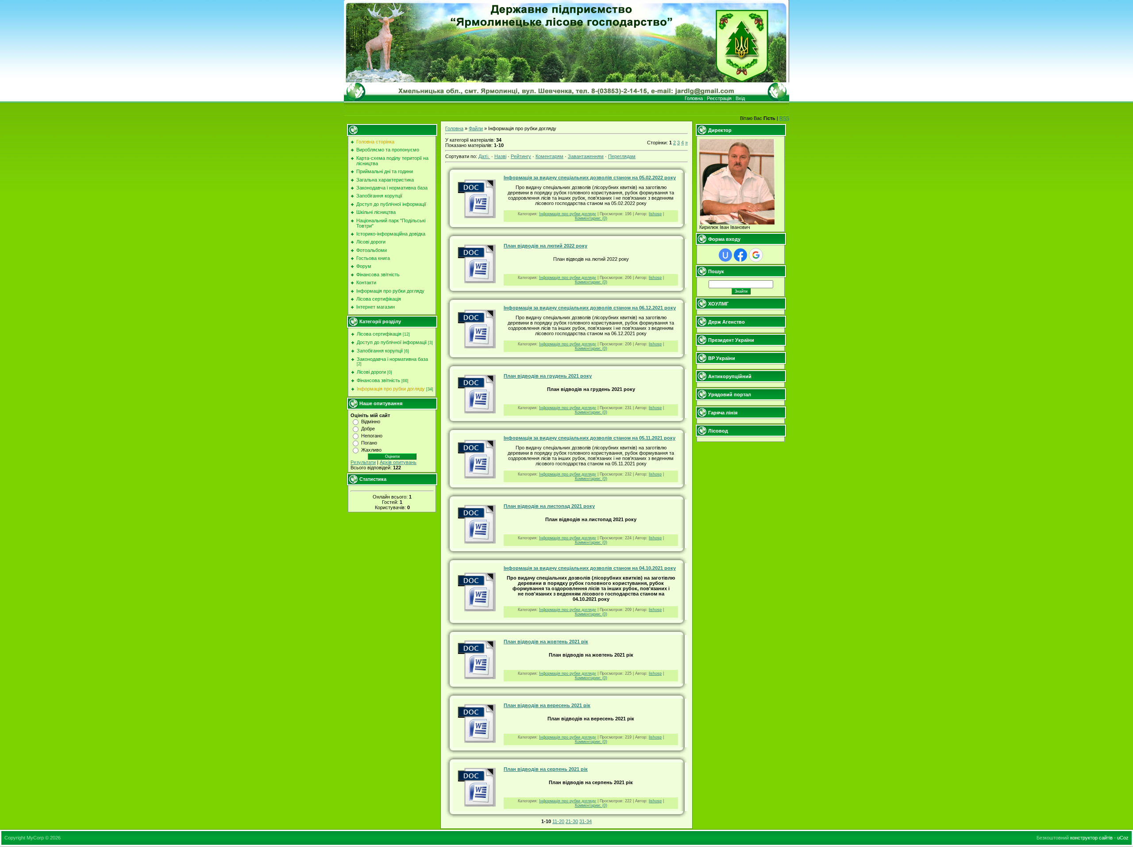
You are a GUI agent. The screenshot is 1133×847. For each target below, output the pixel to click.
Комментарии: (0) (591, 218)
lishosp (655, 214)
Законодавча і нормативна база (392, 359)
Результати (363, 462)
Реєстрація (719, 98)
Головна (694, 98)
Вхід (740, 98)
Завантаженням (586, 156)
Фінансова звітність (378, 380)
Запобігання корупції (380, 350)
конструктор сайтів (1091, 837)
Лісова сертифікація (379, 333)
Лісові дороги (371, 372)
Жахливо (371, 450)
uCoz (1123, 837)
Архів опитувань (398, 462)
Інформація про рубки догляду (391, 388)
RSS (784, 118)
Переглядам (622, 156)
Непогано (371, 435)
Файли (476, 128)
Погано (369, 442)
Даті (482, 156)
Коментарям (549, 156)
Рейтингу (521, 156)
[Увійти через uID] (725, 255)
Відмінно (370, 421)
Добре (368, 428)
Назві (500, 156)
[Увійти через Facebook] (740, 255)
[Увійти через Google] (756, 255)
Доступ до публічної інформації (392, 342)
